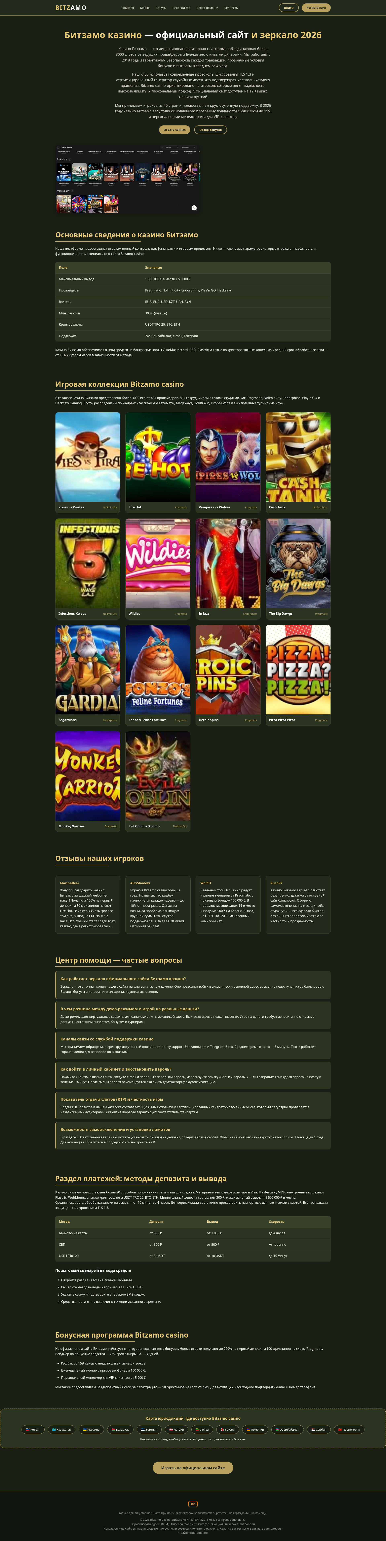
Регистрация (316, 7)
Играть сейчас (175, 129)
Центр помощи (207, 8)
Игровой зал (181, 8)
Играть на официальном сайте (193, 1467)
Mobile (145, 8)
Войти (289, 8)
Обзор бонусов (210, 130)
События (127, 8)
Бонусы (161, 8)
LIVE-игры (231, 8)
